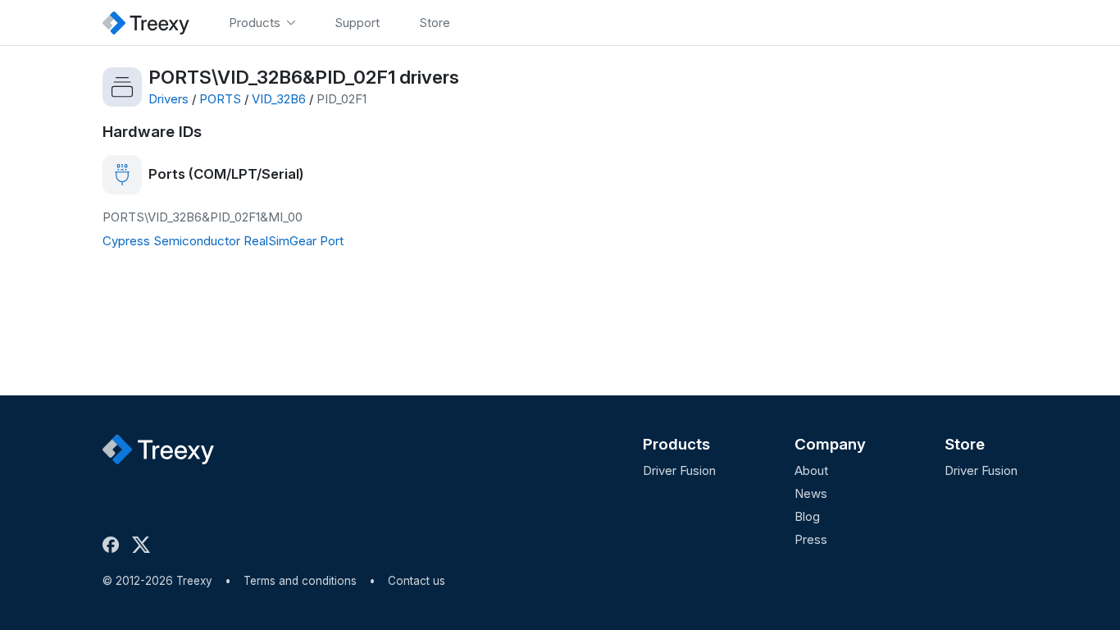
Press (810, 539)
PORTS (220, 99)
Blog (807, 516)
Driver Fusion (679, 470)
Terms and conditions (300, 580)
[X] (144, 544)
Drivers (168, 99)
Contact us (416, 580)
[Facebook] (113, 544)
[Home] (145, 22)
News (810, 493)
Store (965, 444)
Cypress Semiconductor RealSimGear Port (223, 241)
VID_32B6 (279, 99)
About (811, 470)
